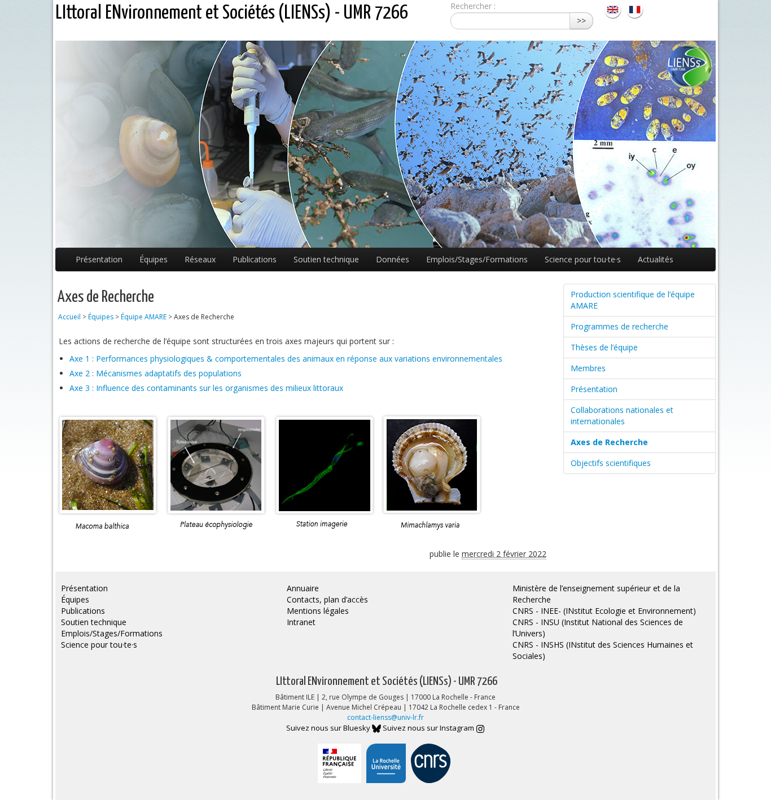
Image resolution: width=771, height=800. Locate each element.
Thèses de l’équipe (604, 347)
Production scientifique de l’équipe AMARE (633, 300)
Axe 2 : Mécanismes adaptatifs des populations (155, 373)
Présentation (99, 259)
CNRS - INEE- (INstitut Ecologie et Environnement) (604, 610)
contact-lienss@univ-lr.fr (385, 717)
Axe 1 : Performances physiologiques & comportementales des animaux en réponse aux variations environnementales (285, 358)
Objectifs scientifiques (611, 463)
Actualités (655, 259)
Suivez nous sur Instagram (429, 728)
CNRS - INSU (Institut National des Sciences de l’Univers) (597, 628)
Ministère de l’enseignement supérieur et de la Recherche (596, 594)
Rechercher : (473, 6)
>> (581, 20)
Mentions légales (318, 610)
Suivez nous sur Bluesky (329, 728)
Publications (255, 259)
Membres (588, 368)
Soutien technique (326, 259)
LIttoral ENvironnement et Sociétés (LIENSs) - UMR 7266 (231, 13)
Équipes (153, 259)
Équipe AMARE (144, 317)
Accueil (69, 317)
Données (392, 259)
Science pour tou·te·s (583, 259)
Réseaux (200, 259)
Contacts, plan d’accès (327, 599)
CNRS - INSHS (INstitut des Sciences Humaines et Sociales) (602, 650)
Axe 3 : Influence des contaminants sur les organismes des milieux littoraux (206, 388)
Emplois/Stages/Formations (477, 259)
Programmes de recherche (619, 326)
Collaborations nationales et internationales (622, 416)
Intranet (301, 622)
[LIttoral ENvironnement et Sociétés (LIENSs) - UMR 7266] (614, 8)
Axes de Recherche (609, 442)
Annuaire (303, 588)
